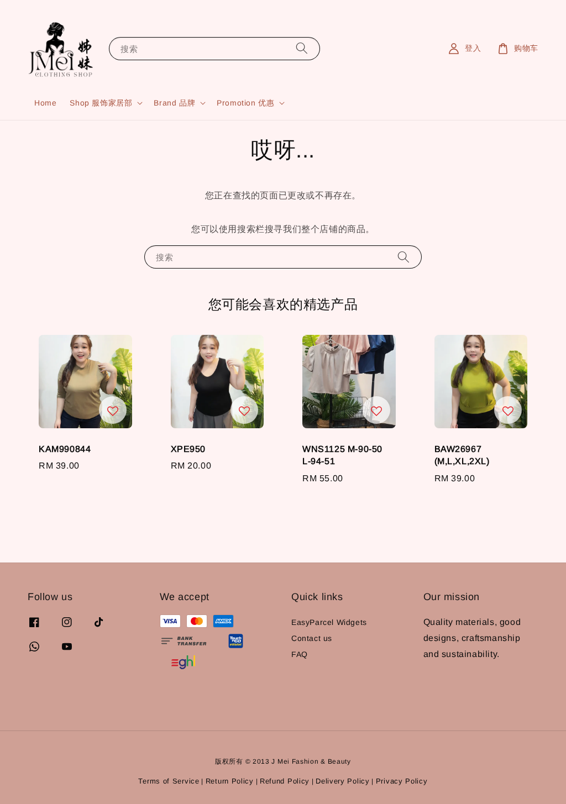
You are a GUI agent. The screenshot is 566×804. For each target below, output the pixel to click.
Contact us (311, 638)
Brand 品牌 (174, 102)
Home (45, 102)
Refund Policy (285, 781)
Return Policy (230, 781)
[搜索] (301, 48)
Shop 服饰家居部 (101, 102)
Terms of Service (168, 781)
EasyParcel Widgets (329, 622)
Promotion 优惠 (245, 102)
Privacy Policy (402, 781)
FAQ (299, 654)
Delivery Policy (343, 781)
